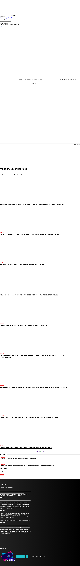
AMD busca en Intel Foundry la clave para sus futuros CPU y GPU (12, 493)
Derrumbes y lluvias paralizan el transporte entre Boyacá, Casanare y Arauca (14, 513)
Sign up (2, 474)
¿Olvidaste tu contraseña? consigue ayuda (7, 17)
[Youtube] (27, 556)
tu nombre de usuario (15, 14)
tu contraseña (13, 15)
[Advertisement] (40, 155)
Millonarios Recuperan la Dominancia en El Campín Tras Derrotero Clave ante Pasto (15, 531)
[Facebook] (17, 556)
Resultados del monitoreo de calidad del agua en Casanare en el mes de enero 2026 (15, 520)
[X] (23, 556)
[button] (68, 84)
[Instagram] (20, 556)
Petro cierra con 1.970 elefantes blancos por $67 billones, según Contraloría (14, 506)
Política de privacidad (4, 18)
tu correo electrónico (14, 22)
